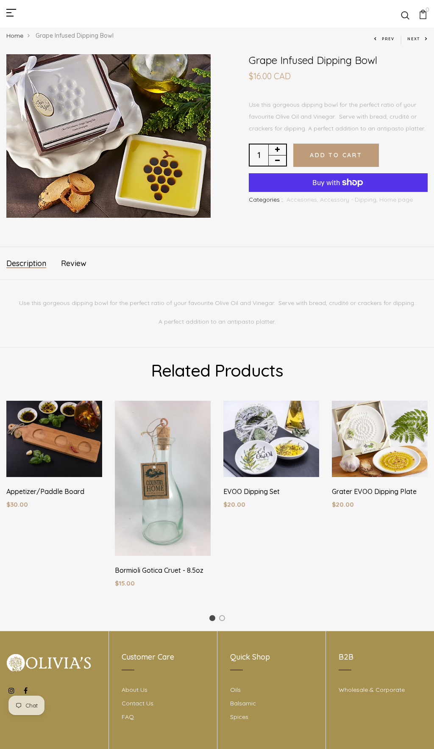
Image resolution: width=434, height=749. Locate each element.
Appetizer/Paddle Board (45, 491)
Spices (239, 717)
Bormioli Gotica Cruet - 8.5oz (159, 570)
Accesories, (303, 199)
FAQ (128, 717)
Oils (235, 690)
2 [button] (223, 619)
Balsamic (243, 703)
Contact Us (137, 703)
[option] (54, 461)
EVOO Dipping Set (251, 491)
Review (73, 263)
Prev (388, 38)
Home (14, 35)
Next (413, 38)
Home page (396, 199)
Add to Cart (336, 155)
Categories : (266, 199)
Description (26, 263)
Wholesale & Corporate (372, 690)
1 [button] (213, 619)
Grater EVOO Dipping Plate (374, 491)
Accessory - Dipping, (349, 199)
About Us (134, 690)
